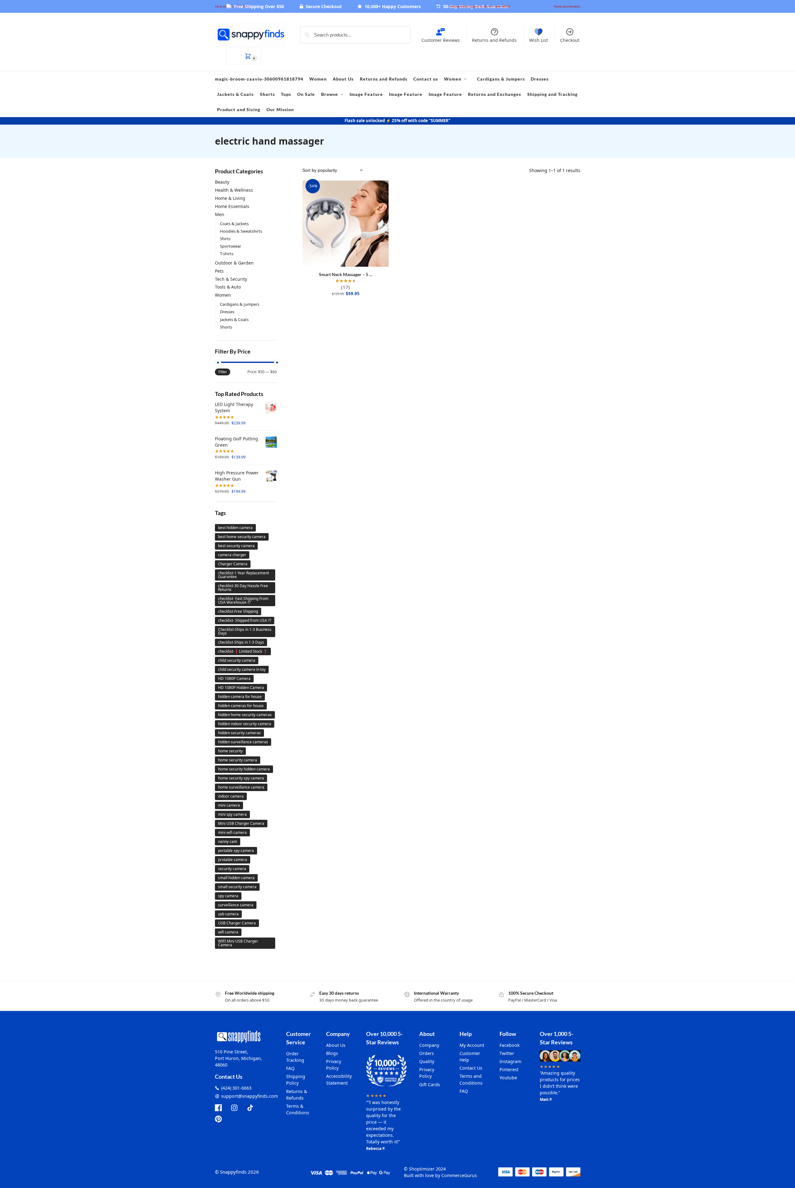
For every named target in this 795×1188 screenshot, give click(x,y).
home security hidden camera (244, 769)
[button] (243, 55)
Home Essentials (232, 206)
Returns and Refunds (494, 40)
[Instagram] (234, 1107)
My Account (472, 1045)
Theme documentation (567, 6)
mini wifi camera (232, 832)
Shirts (225, 238)
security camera (232, 868)
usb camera (228, 914)
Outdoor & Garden (234, 263)
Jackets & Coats (234, 319)
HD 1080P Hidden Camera (241, 687)
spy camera (228, 895)
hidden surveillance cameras (243, 742)
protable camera (232, 859)
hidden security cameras (239, 732)
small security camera (237, 886)
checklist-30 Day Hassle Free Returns (243, 587)
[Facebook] (218, 1107)
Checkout (569, 40)
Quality (426, 1061)
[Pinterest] (218, 1119)
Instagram (510, 1061)
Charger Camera (232, 564)
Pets (219, 271)
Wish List (538, 40)
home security (230, 751)
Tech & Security (231, 279)
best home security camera (242, 536)
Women (223, 295)
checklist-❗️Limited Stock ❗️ (243, 651)
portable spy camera (236, 850)
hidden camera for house (240, 696)
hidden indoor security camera (244, 723)
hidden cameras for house (241, 705)
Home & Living (230, 198)
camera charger (232, 554)
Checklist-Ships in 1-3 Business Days (244, 631)
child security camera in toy (242, 669)
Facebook (509, 1045)
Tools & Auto (228, 287)
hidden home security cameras (245, 714)
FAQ (290, 1068)
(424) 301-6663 (236, 1088)
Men (219, 214)
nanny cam (227, 841)
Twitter (506, 1053)
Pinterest (509, 1069)
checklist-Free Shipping (238, 611)
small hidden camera (236, 877)
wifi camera (228, 932)
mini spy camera (232, 814)
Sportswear (230, 246)
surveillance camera (235, 905)
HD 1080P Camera (234, 678)
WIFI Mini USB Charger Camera (238, 943)
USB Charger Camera (237, 923)
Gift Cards (429, 1084)
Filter (222, 372)
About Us (335, 1045)
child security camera (236, 660)
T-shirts (226, 253)
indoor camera (231, 796)
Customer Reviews (440, 40)
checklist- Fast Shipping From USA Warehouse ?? (243, 600)
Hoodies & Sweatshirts (241, 231)
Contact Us (471, 1068)
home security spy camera (241, 778)
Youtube (508, 1078)
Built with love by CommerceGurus (440, 1175)
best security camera (236, 545)
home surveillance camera (241, 787)
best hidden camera (235, 527)
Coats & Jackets (234, 223)
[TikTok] (250, 1107)
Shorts (226, 327)
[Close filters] (279, 171)
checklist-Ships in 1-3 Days (241, 642)
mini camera (229, 805)
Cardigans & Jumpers (239, 304)
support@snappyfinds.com (249, 1096)
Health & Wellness (234, 190)
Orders (426, 1053)
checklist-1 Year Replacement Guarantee (243, 574)
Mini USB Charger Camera (241, 823)
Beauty (222, 182)
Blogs (332, 1053)
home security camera (237, 760)
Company (429, 1045)
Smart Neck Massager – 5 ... (345, 274)
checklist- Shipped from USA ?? (244, 620)
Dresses (227, 311)
